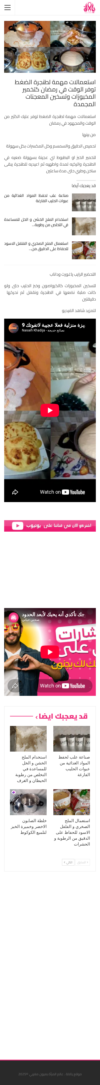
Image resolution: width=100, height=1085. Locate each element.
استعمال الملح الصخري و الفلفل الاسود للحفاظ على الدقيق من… (36, 246)
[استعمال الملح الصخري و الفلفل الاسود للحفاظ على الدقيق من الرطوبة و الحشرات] (84, 250)
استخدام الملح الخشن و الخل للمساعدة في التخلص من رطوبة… (36, 222)
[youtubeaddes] (50, 525)
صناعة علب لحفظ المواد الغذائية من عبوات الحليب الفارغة (36, 198)
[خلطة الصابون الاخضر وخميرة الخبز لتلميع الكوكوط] (28, 802)
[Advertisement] (54, 963)
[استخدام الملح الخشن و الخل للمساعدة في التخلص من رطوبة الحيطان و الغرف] (84, 226)
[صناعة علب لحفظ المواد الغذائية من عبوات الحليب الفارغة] (84, 202)
